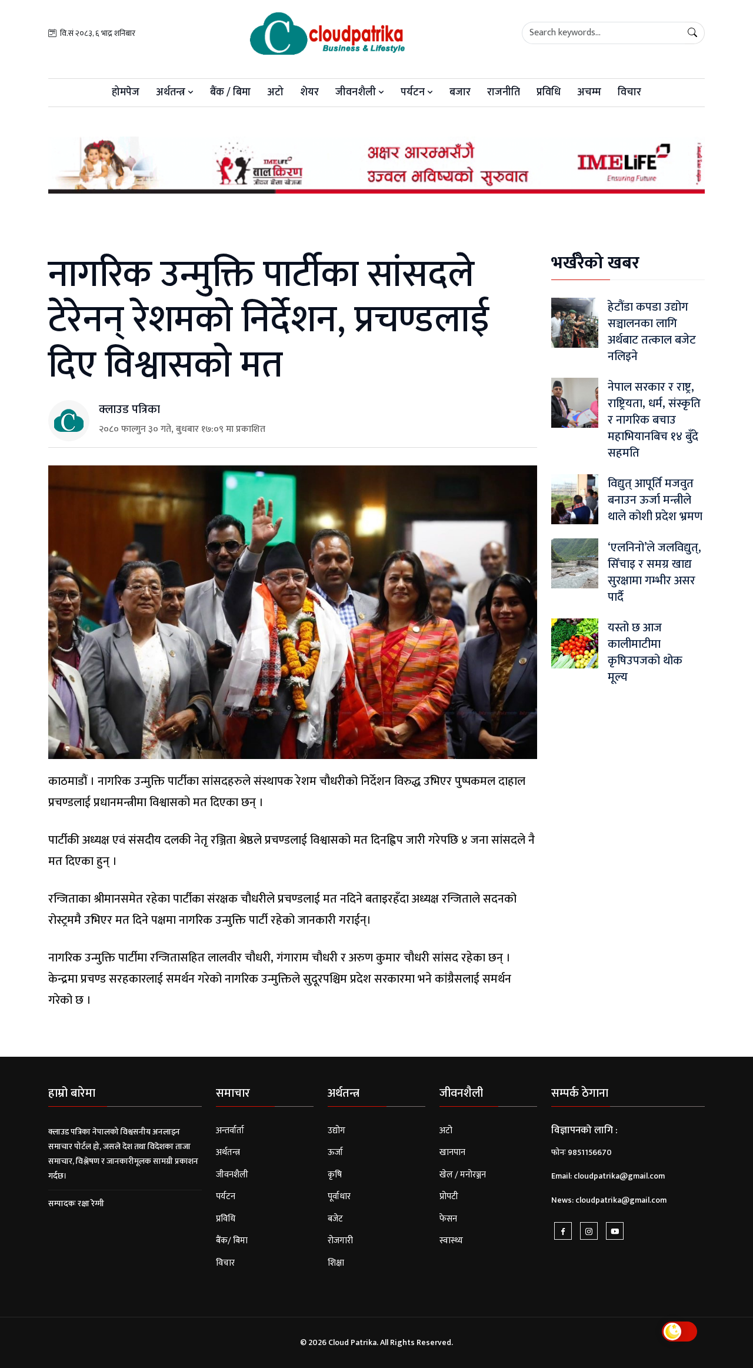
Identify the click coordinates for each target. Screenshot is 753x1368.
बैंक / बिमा (230, 92)
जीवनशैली (356, 92)
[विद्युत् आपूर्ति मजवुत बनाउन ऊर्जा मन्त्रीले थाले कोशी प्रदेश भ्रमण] (574, 499)
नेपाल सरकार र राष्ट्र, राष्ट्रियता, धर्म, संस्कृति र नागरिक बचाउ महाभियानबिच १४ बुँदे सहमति (654, 420)
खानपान (452, 1152)
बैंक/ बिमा (232, 1240)
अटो (275, 92)
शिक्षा (336, 1263)
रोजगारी (340, 1240)
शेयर (309, 92)
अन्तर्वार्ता (230, 1130)
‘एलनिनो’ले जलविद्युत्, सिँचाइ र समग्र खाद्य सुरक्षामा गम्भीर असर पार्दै (654, 572)
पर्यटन (414, 92)
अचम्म (589, 92)
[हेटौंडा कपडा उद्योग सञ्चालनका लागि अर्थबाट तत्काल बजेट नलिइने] (574, 323)
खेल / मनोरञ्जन (462, 1174)
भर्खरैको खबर (595, 263)
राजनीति (503, 92)
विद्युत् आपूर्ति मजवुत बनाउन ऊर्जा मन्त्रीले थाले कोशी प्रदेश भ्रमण (655, 500)
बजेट (335, 1218)
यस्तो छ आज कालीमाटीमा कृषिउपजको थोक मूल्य (645, 652)
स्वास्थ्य (451, 1240)
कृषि (335, 1174)
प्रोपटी (448, 1196)
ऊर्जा (335, 1152)
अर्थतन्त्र (172, 92)
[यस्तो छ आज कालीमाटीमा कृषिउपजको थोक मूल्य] (574, 643)
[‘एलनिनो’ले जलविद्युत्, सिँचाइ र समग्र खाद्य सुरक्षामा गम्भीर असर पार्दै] (574, 563)
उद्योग (336, 1130)
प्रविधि (549, 92)
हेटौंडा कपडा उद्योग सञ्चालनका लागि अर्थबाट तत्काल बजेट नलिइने (652, 332)
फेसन (448, 1218)
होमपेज (125, 92)
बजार (460, 92)
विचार (629, 92)
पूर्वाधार (339, 1196)
